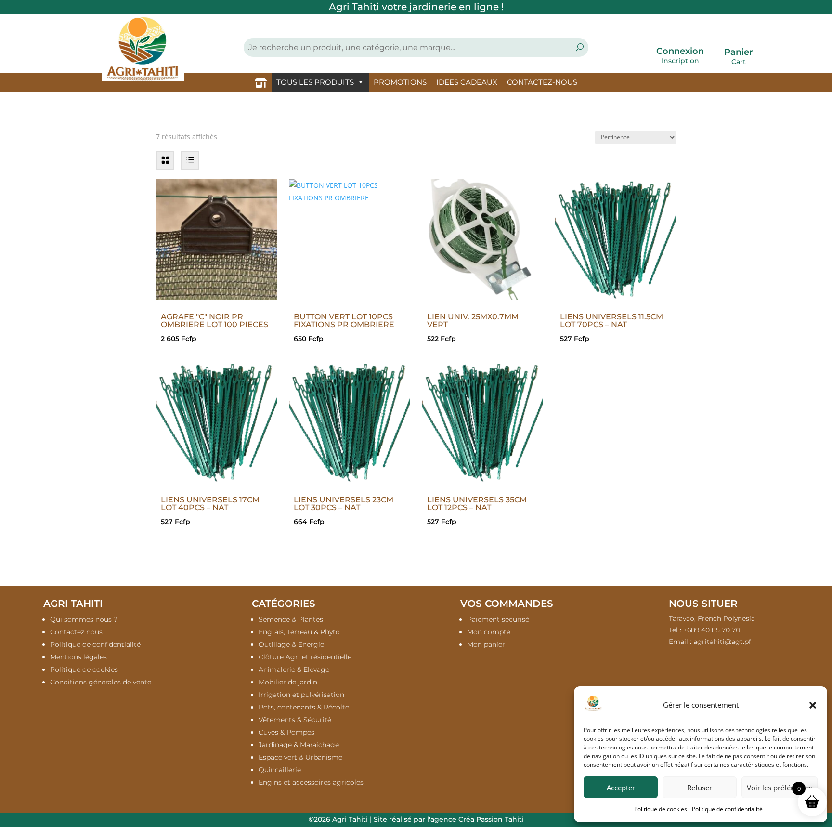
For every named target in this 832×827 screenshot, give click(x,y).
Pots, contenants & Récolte (304, 707)
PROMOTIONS (400, 82)
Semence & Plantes (291, 619)
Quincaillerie (280, 769)
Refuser (699, 787)
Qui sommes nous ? (83, 619)
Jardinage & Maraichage (299, 744)
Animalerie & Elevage (294, 669)
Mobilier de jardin (288, 682)
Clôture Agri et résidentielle (305, 657)
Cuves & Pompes (286, 732)
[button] (813, 705)
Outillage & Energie (291, 644)
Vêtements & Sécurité (295, 719)
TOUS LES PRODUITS (315, 82)
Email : (710, 641)
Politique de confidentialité (727, 809)
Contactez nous (76, 632)
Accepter (621, 787)
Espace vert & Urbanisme (300, 757)
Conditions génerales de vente (100, 682)
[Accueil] (261, 82)
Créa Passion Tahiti (491, 819)
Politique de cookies (660, 809)
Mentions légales (78, 657)
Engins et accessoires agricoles (311, 782)
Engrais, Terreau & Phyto (299, 632)
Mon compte (488, 632)
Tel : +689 (704, 630)
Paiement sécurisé (498, 619)
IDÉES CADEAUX (466, 82)
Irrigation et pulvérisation (301, 694)
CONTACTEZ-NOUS (542, 82)
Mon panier (486, 644)
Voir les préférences (779, 787)
